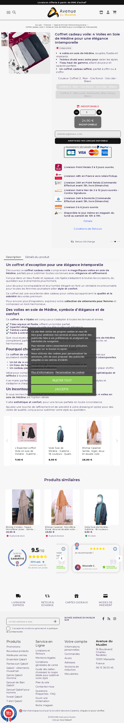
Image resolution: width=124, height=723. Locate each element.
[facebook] (103, 618)
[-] (76, 112)
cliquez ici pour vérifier (92, 710)
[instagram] (115, 618)
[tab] (13, 257)
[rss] (109, 618)
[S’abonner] (55, 621)
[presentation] (37, 66)
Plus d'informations (42, 372)
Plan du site (42, 682)
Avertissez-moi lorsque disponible (88, 141)
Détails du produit (37, 257)
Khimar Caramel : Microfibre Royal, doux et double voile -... (61, 528)
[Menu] (8, 12)
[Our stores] (101, 12)
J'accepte (62, 389)
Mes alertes (71, 673)
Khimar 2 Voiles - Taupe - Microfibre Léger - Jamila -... (21, 528)
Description (13, 257)
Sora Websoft (66, 720)
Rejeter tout (62, 380)
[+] (99, 112)
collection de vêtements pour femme (88, 301)
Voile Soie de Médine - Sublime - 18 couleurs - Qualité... (97, 529)
